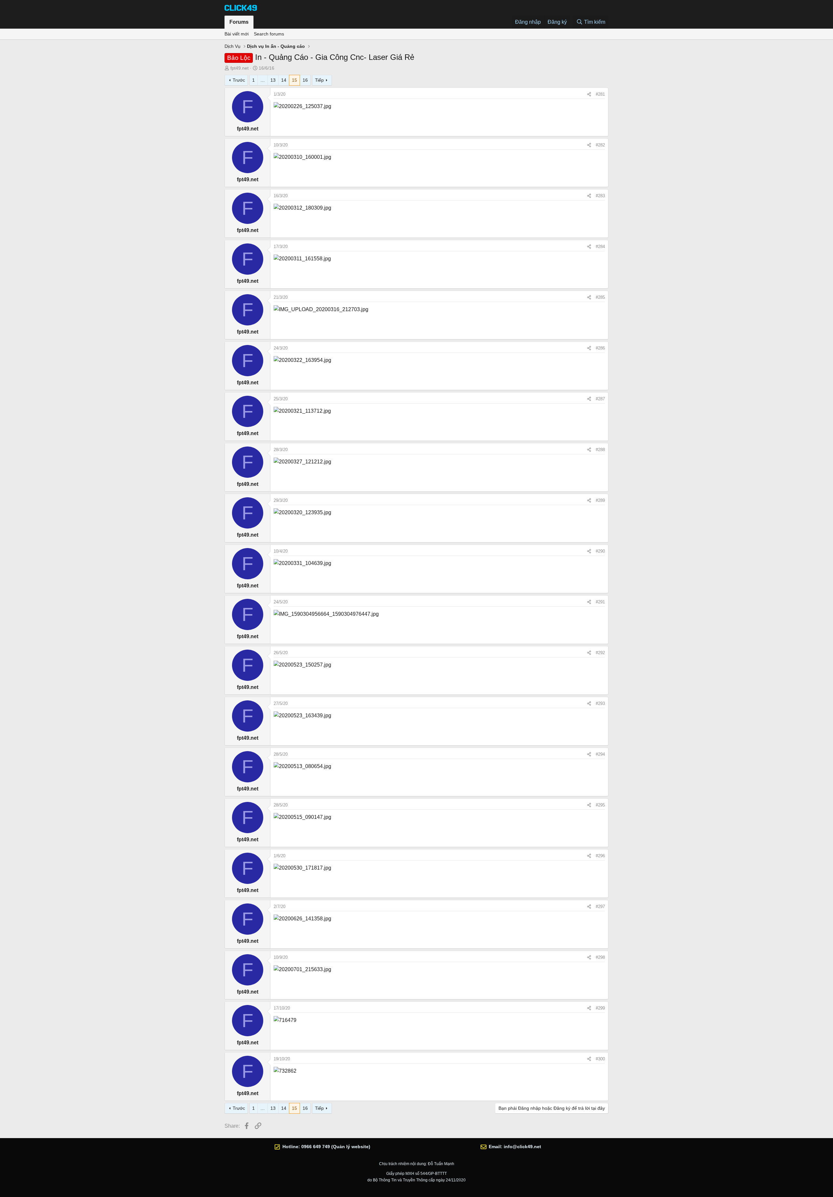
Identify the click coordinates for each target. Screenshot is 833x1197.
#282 (600, 145)
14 (283, 80)
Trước (239, 80)
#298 (600, 957)
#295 (600, 805)
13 (273, 80)
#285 (600, 297)
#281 (600, 94)
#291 (600, 601)
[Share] (589, 94)
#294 (600, 754)
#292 (600, 652)
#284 (600, 246)
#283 (600, 195)
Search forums (269, 33)
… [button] (262, 80)
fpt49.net (239, 68)
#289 (600, 500)
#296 (600, 855)
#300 (600, 1058)
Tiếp (319, 80)
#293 (600, 703)
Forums (239, 22)
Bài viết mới (237, 33)
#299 (600, 1008)
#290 (600, 551)
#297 (600, 906)
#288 (600, 449)
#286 (600, 348)
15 (294, 80)
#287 (600, 398)
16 (305, 80)
